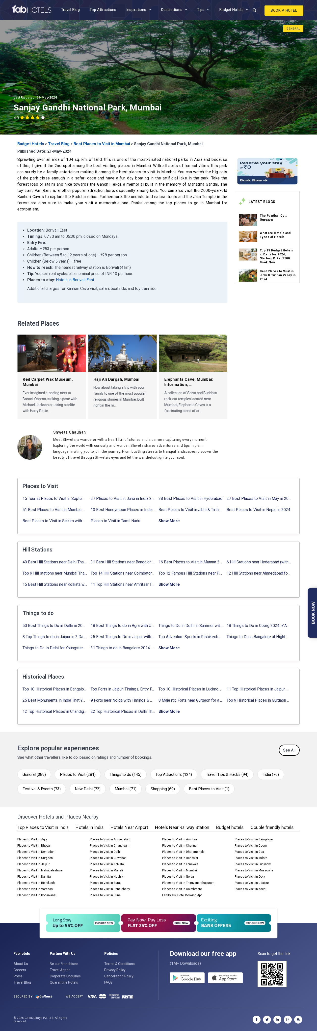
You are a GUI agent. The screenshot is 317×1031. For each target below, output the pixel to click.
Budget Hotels (231, 9)
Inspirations (136, 9)
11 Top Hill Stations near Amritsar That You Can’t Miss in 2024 (123, 584)
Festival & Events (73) (42, 789)
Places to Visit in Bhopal (34, 845)
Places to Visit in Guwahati (108, 858)
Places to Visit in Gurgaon (35, 858)
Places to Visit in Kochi (250, 889)
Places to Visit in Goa (249, 852)
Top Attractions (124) (174, 774)
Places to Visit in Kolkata (107, 864)
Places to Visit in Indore (251, 858)
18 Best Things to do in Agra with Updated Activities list (123, 625)
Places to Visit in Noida (178, 876)
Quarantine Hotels (64, 982)
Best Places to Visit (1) (209, 789)
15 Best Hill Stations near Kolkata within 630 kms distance (55, 584)
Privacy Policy (115, 970)
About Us (21, 964)
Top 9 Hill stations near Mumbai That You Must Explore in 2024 (55, 573)
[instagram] (288, 1020)
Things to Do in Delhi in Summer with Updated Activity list (190, 625)
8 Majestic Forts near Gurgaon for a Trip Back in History (190, 700)
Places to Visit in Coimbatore (182, 889)
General (293, 29)
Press (18, 976)
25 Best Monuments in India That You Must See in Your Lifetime (55, 700)
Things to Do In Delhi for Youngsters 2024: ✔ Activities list (55, 648)
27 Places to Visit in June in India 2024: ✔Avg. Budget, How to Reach (123, 498)
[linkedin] (277, 1020)
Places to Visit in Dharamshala (183, 852)
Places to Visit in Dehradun (35, 852)
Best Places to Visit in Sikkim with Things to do (55, 520)
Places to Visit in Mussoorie (254, 870)
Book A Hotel (284, 10)
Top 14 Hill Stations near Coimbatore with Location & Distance (123, 573)
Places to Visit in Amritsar (180, 839)
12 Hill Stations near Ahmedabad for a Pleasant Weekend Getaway (259, 573)
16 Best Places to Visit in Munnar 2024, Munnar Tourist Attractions (190, 562)
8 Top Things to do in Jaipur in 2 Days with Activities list (55, 636)
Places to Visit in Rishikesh (36, 883)
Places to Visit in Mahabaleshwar (40, 870)
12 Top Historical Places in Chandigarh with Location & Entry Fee (55, 711)
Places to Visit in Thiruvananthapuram (188, 883)
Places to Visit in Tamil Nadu (115, 520)
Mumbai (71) (125, 789)
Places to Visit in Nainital (34, 876)
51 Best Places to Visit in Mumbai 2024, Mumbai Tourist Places (55, 509)
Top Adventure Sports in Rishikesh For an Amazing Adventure (190, 636)
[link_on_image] (248, 220)
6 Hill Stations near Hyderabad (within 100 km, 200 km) (259, 562)
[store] (225, 977)
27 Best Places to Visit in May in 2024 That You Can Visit (259, 498)
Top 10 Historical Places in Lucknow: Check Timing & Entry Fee (190, 689)
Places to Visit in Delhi (105, 852)
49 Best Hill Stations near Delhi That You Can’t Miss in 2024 (55, 562)
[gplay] (187, 977)
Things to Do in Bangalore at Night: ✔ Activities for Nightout (259, 636)
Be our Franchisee (64, 964)
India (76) (271, 774)
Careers (20, 970)
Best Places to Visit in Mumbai (102, 143)
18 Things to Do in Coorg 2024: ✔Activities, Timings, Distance (259, 625)
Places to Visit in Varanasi (35, 889)
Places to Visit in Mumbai (179, 870)
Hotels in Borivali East (75, 279)
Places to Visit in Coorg (251, 845)
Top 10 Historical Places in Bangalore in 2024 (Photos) (55, 689)
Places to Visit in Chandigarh (110, 845)
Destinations (172, 9)
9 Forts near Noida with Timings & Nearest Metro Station (123, 700)
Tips (200, 9)
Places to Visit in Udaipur (252, 883)
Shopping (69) (163, 789)
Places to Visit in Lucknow (253, 864)
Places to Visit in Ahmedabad (110, 839)
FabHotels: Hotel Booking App (182, 895)
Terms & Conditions (119, 964)
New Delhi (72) (88, 789)
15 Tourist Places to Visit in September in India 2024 (55, 498)
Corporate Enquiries (65, 976)
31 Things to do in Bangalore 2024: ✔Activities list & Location (123, 648)
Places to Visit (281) (78, 774)
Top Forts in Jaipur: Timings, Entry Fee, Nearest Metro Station (123, 689)
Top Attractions (103, 9)
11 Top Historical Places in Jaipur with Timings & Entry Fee (259, 689)
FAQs (108, 982)
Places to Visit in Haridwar (180, 858)
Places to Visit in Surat (105, 883)
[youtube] (298, 1020)
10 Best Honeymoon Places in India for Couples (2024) (123, 509)
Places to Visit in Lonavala (180, 864)
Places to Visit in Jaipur (33, 864)
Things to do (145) (125, 774)
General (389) (34, 774)
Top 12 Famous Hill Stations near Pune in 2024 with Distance (190, 573)
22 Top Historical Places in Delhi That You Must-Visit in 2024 (123, 711)
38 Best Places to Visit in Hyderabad (190, 498)
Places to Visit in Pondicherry (110, 889)
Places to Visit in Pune (105, 895)
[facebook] (257, 1020)
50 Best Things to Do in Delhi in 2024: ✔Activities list (55, 625)
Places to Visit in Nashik (106, 876)
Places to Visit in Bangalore (254, 839)
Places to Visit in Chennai (179, 845)
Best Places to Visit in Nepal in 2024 (258, 509)
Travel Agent (60, 970)
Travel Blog (70, 9)
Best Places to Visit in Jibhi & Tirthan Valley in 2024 (278, 275)
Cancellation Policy (118, 976)
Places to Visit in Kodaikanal (36, 895)
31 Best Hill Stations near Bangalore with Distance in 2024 (123, 562)
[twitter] (267, 1020)
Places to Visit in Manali (106, 870)
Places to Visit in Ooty (250, 876)
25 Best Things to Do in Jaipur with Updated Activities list (123, 636)
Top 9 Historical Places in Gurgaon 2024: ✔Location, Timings (259, 700)
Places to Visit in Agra (32, 839)
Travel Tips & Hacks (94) (227, 774)
